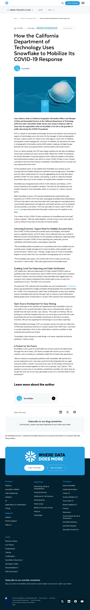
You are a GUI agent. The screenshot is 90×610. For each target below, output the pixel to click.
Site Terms (52, 598)
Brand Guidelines (69, 505)
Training (8, 552)
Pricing (7, 508)
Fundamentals (10, 549)
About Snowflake (69, 485)
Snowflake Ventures (70, 522)
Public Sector (38, 504)
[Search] (63, 3)
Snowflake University (13, 560)
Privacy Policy (43, 598)
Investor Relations (69, 497)
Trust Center (67, 501)
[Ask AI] (74, 28)
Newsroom (67, 512)
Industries (38, 481)
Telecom (37, 511)
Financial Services (40, 492)
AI (6, 501)
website (17, 209)
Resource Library (11, 541)
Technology (38, 515)
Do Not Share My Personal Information (23, 602)
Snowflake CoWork (12, 489)
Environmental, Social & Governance (71, 517)
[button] (83, 3)
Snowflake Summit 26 (71, 529)
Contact (65, 508)
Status (7, 525)
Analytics (8, 497)
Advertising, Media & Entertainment (41, 487)
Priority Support (11, 521)
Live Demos (9, 545)
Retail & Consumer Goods (43, 508)
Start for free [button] (34, 468)
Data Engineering (11, 493)
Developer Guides (11, 564)
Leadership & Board (70, 489)
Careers (65, 493)
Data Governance (11, 571)
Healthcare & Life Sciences (43, 496)
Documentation (10, 568)
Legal (13, 604)
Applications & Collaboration (15, 505)
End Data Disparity (69, 526)
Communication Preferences (20, 600)
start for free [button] (72, 3)
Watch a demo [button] (56, 468)
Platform (8, 485)
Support (8, 517)
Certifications (10, 556)
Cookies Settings (35, 600)
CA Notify (70, 286)
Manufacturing (39, 500)
